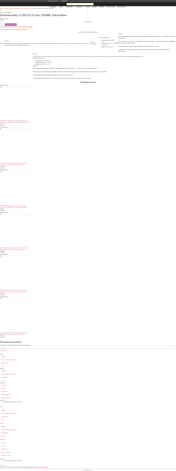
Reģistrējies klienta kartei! (20, 29)
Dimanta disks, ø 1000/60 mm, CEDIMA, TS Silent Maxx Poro (15, 122)
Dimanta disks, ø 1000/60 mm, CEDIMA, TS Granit (12, 164)
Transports (79, 6)
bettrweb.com (44, 467)
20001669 (6, 405)
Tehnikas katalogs (8, 8)
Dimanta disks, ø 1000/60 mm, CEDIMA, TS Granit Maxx (13, 207)
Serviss (88, 6)
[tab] (88, 407)
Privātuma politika (5, 397)
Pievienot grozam (11, 24)
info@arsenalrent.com (52, 1)
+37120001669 (64, 1)
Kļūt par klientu (121, 6)
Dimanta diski (3, 120)
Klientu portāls (111, 6)
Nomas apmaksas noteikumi (8, 359)
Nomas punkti (4, 363)
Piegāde (3, 356)
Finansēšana (4, 377)
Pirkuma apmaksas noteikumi (8, 374)
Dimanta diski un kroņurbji (24, 8)
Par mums (101, 6)
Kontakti (94, 6)
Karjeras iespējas (5, 394)
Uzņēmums (3, 439)
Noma (60, 6)
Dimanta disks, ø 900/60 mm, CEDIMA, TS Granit (12, 334)
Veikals (2, 423)
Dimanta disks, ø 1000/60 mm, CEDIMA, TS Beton (12, 249)
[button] (2, 125)
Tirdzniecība (52, 6)
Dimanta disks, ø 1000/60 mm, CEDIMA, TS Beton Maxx (13, 291)
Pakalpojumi (69, 6)
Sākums (1, 8)
